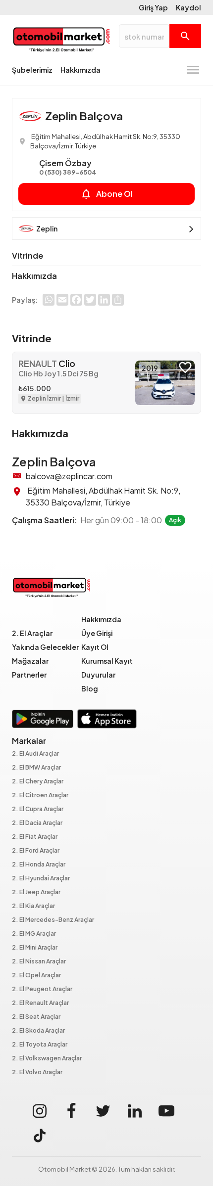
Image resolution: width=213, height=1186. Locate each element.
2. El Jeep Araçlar (36, 892)
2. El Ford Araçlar (35, 851)
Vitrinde (27, 255)
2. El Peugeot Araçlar (42, 989)
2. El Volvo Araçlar (37, 1072)
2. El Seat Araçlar (36, 1017)
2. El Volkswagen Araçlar (47, 1058)
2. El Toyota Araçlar (39, 1045)
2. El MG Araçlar (34, 934)
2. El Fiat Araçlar (34, 837)
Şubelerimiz (32, 69)
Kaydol (188, 7)
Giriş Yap (153, 7)
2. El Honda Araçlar (38, 865)
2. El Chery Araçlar (37, 781)
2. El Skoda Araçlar (38, 1031)
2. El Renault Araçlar (40, 1003)
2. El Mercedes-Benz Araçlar (53, 920)
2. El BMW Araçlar (36, 768)
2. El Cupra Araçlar (37, 809)
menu (193, 70)
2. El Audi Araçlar (35, 754)
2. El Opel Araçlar (36, 975)
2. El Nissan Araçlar (39, 961)
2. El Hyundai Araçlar (41, 878)
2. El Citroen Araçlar (40, 795)
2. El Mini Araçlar (34, 948)
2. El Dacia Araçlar (37, 823)
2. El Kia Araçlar (33, 906)
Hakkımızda (80, 69)
